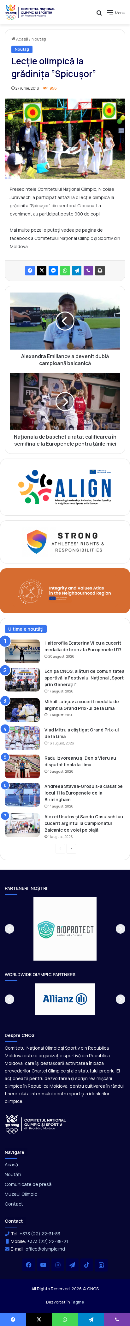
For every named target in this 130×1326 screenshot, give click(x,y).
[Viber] (88, 270)
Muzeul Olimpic (21, 1194)
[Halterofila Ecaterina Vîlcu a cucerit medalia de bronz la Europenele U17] (22, 651)
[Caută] (99, 15)
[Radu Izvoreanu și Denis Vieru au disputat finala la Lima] (22, 766)
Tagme (77, 1302)
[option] (65, 929)
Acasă (21, 39)
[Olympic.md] (30, 12)
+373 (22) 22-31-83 (40, 1234)
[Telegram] (76, 270)
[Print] (100, 270)
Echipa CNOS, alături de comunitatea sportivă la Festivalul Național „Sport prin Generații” (84, 677)
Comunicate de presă (28, 1184)
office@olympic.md (45, 1249)
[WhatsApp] (65, 270)
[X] (41, 270)
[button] (9, 929)
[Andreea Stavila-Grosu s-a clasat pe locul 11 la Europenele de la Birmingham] (22, 795)
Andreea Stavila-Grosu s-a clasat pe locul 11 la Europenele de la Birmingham (83, 792)
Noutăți (39, 39)
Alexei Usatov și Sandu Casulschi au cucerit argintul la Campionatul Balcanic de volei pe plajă (83, 823)
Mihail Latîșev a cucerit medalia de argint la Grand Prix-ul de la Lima (81, 704)
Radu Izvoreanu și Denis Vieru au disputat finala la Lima (80, 761)
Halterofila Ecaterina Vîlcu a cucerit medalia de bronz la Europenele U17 (82, 646)
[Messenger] (53, 270)
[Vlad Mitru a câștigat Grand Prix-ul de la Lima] (22, 738)
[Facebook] (30, 270)
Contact (14, 1203)
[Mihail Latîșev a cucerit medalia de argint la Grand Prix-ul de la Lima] (22, 710)
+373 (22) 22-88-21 (47, 1241)
